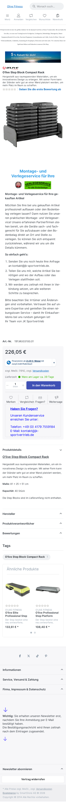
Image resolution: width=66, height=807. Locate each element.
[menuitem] (26, 557)
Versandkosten (40, 370)
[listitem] (33, 124)
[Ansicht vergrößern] (33, 124)
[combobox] (47, 6)
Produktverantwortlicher (18, 523)
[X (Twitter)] (28, 656)
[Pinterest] (46, 656)
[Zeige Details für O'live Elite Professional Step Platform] (17, 589)
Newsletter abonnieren (17, 769)
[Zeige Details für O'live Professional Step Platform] (48, 589)
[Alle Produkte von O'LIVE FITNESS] (11, 68)
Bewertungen (11, 533)
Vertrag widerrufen (33, 779)
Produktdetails (12, 449)
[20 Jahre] (33, 56)
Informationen (12, 670)
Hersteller (9, 514)
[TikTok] (37, 656)
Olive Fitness (15, 6)
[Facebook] (20, 656)
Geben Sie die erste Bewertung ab (40, 89)
